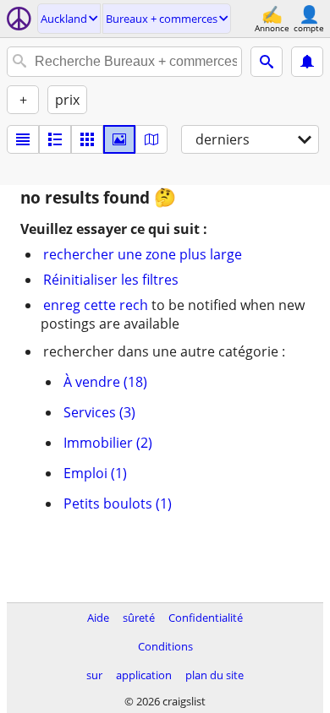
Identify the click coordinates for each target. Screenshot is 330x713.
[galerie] (119, 139)
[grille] (87, 139)
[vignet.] (55, 139)
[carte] (151, 139)
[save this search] (307, 61)
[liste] (23, 139)
